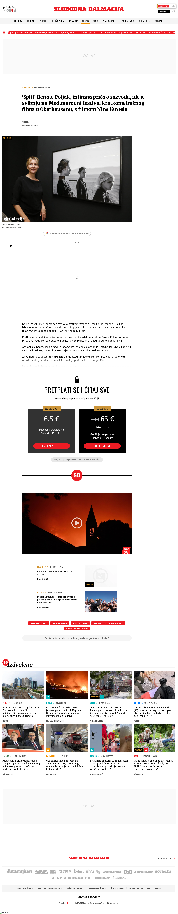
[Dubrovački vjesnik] (80, 877)
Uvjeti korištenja (25, 888)
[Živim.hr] (79, 871)
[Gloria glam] (98, 871)
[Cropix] (58, 877)
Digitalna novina (135, 888)
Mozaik (85, 21)
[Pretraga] (174, 11)
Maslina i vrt (109, 21)
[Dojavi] (9, 9)
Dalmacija (73, 21)
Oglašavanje (119, 888)
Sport (96, 21)
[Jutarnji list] (19, 871)
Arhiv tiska (144, 21)
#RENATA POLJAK (38, 623)
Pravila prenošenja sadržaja (50, 888)
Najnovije (30, 21)
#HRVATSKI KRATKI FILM (77, 628)
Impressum (94, 888)
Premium (18, 21)
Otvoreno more (127, 21)
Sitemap (157, 888)
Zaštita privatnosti (76, 888)
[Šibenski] (119, 877)
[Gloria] (90, 871)
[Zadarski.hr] (102, 877)
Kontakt (106, 888)
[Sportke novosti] (53, 871)
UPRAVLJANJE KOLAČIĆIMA (89, 897)
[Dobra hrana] (112, 871)
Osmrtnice (159, 21)
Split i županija (57, 21)
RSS (148, 888)
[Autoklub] (143, 871)
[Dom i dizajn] (127, 871)
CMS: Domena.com (112, 903)
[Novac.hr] (163, 871)
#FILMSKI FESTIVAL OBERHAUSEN (108, 623)
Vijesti (43, 21)
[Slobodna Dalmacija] (89, 9)
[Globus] (65, 871)
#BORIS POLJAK (80, 623)
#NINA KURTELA (60, 623)
